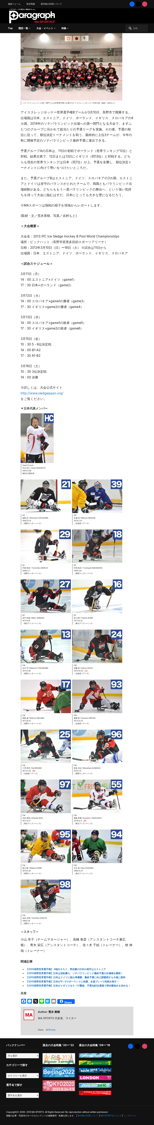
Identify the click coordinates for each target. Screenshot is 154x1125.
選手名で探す (14, 1084)
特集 (64, 28)
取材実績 (30, 4)
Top (10, 28)
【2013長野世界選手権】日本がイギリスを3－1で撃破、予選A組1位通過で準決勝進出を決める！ (78, 985)
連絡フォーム (14, 4)
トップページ (129, 1115)
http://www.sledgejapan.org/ (42, 393)
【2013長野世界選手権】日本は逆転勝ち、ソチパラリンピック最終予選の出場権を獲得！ (74, 973)
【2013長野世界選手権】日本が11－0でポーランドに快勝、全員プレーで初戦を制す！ (72, 981)
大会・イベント (44, 28)
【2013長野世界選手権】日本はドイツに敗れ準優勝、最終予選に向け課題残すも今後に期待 (75, 977)
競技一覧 (23, 28)
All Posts (50, 1029)
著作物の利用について (51, 4)
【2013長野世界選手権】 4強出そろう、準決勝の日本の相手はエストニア (66, 969)
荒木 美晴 (54, 1011)
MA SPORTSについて (111, 1115)
